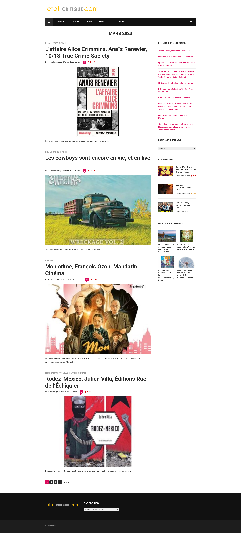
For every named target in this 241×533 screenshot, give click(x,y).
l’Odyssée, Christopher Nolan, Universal (175, 83)
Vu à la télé (119, 22)
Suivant (67, 483)
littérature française (57, 373)
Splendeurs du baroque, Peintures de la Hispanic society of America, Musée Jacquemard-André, (175, 127)
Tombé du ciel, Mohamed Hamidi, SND (175, 51)
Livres (89, 22)
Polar (62, 43)
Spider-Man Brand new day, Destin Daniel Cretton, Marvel (186, 169)
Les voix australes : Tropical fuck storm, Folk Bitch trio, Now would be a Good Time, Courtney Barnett (175, 106)
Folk (47, 152)
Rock (64, 152)
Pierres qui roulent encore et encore (174, 98)
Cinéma (76, 22)
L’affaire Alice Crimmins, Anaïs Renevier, (96, 52)
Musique (102, 22)
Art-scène (61, 22)
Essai (48, 43)
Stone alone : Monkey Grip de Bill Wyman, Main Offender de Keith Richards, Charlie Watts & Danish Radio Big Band (176, 74)
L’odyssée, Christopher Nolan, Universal (175, 57)
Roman (82, 373)
